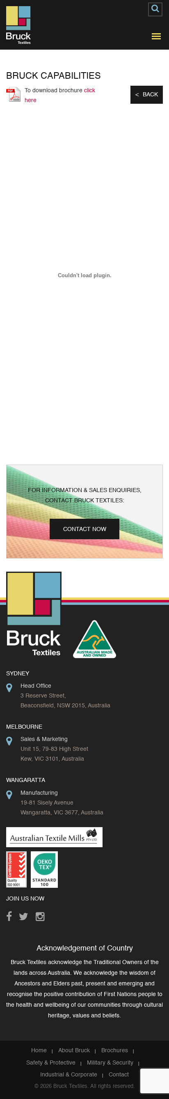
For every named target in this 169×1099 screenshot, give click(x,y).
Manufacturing (39, 793)
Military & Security (110, 1063)
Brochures (114, 1050)
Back (150, 95)
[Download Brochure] (13, 94)
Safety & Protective (50, 1063)
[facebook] (12, 914)
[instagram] (42, 914)
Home (39, 1050)
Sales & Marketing (44, 739)
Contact (119, 1075)
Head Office (36, 686)
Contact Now (84, 529)
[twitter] (25, 914)
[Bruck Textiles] (18, 25)
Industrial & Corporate (68, 1075)
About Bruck (74, 1050)
